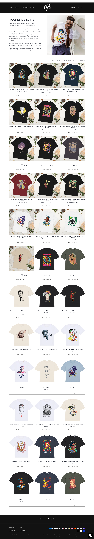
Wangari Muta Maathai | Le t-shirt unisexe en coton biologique (73, 200)
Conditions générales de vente (79, 534)
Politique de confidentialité (52, 534)
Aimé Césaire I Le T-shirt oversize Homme (21, 498)
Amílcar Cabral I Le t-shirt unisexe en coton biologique (21, 237)
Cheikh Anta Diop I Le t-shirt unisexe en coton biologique (47, 90)
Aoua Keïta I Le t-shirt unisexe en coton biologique (21, 126)
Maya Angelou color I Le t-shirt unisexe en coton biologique (72, 163)
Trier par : (53, 60)
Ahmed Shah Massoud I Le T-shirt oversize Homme (47, 498)
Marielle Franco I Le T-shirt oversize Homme (47, 310)
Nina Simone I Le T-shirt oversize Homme (47, 349)
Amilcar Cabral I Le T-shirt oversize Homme (72, 386)
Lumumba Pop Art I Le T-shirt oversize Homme (47, 274)
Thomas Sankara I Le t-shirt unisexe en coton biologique (21, 273)
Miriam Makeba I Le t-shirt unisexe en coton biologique (21, 200)
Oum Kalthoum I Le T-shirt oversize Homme (72, 498)
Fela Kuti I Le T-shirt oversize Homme (47, 461)
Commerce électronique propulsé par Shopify (37, 534)
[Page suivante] (55, 511)
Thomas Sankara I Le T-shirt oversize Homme (72, 310)
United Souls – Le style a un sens (21, 534)
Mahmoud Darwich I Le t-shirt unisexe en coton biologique (21, 163)
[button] (17, 7)
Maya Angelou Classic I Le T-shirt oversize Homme (47, 424)
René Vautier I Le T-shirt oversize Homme (21, 461)
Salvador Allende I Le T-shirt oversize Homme (72, 424)
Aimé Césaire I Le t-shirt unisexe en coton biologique (21, 89)
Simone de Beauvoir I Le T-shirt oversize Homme (21, 424)
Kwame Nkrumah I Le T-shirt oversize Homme (72, 349)
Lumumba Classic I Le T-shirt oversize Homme (21, 310)
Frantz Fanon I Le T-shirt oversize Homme (47, 386)
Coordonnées (61, 534)
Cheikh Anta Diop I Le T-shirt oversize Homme (73, 461)
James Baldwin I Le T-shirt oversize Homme (21, 386)
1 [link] (38, 511)
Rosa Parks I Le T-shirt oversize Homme (21, 349)
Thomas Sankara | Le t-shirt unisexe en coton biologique (47, 200)
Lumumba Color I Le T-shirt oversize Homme (72, 274)
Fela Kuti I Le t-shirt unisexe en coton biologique (72, 89)
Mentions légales (69, 534)
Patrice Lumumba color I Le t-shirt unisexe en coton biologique (72, 127)
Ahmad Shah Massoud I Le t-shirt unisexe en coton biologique (47, 163)
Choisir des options (21, 95)
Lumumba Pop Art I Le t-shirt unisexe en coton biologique (47, 127)
